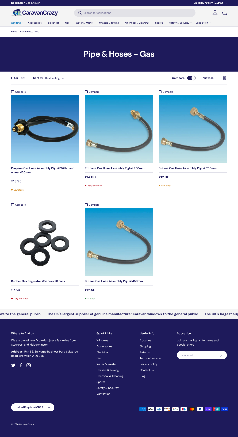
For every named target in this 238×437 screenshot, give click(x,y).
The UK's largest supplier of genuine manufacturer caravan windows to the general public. (117, 314)
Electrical (53, 22)
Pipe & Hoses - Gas (29, 32)
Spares (159, 22)
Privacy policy (149, 364)
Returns (145, 352)
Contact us (147, 370)
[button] (225, 12)
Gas (67, 22)
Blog (142, 376)
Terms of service (150, 358)
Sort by (38, 78)
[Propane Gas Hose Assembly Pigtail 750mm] (119, 129)
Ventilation (202, 22)
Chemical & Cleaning (137, 22)
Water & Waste (84, 22)
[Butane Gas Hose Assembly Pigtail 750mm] (193, 129)
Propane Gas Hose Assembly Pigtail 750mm (114, 168)
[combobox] (134, 13)
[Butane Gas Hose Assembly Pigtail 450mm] (119, 242)
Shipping (145, 346)
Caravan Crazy (26, 424)
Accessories (35, 22)
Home (14, 32)
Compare (178, 78)
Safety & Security (179, 22)
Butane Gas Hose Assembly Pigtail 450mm (114, 281)
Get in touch (33, 2)
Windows (16, 22)
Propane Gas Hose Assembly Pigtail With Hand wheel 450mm (42, 170)
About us (145, 340)
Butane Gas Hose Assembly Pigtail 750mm (188, 168)
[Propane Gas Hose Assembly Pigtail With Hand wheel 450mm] (45, 129)
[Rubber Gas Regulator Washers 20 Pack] (45, 242)
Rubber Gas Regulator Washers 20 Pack (38, 281)
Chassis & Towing (109, 22)
